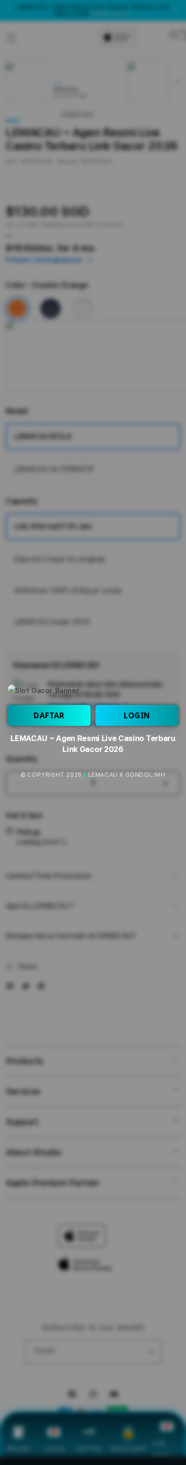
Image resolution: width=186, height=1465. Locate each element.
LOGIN (137, 715)
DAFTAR (49, 715)
